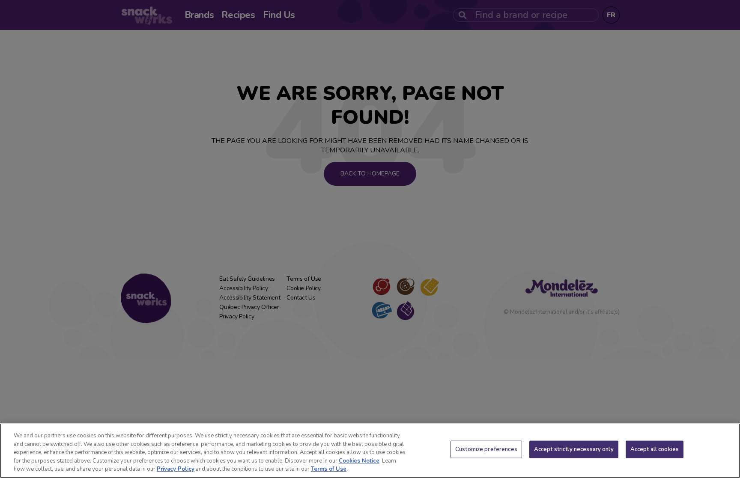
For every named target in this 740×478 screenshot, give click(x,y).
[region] (370, 450)
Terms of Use (328, 469)
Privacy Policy (175, 469)
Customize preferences (486, 449)
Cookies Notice (359, 461)
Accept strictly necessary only (574, 449)
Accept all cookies (654, 449)
